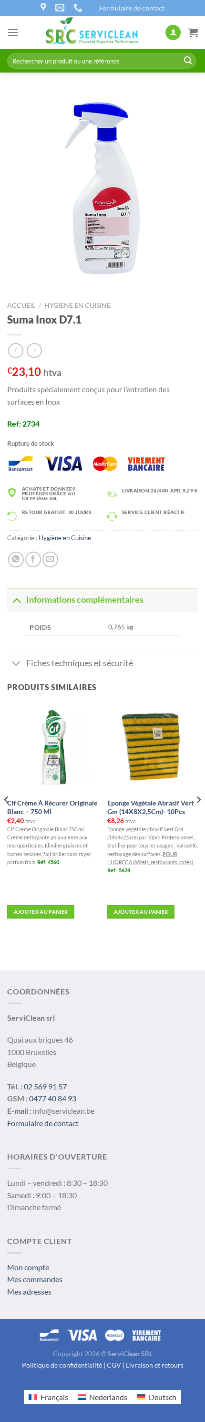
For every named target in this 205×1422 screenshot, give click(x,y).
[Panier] (193, 32)
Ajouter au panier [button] (41, 912)
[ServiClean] (92, 32)
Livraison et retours (155, 1365)
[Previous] (6, 818)
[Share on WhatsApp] (16, 559)
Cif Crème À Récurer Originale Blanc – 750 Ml (52, 807)
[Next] (198, 818)
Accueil (21, 305)
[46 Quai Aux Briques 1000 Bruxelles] (45, 8)
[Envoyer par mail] (50, 559)
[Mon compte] (173, 33)
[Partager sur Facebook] (33, 559)
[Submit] (188, 61)
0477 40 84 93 (52, 1098)
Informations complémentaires (85, 600)
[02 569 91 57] (79, 8)
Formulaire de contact (131, 8)
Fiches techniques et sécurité (79, 663)
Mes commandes (34, 1279)
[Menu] (13, 32)
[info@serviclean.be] (61, 8)
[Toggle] (16, 599)
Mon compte (28, 1267)
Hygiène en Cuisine (77, 305)
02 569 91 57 (45, 1086)
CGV (114, 1365)
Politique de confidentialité (62, 1365)
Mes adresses (29, 1291)
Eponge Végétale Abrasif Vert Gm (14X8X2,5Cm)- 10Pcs (150, 807)
